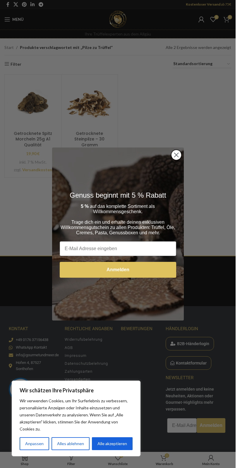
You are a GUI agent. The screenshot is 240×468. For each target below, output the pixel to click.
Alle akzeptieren (112, 443)
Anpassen (34, 443)
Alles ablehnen (70, 443)
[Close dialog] (176, 155)
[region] (76, 418)
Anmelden (118, 269)
